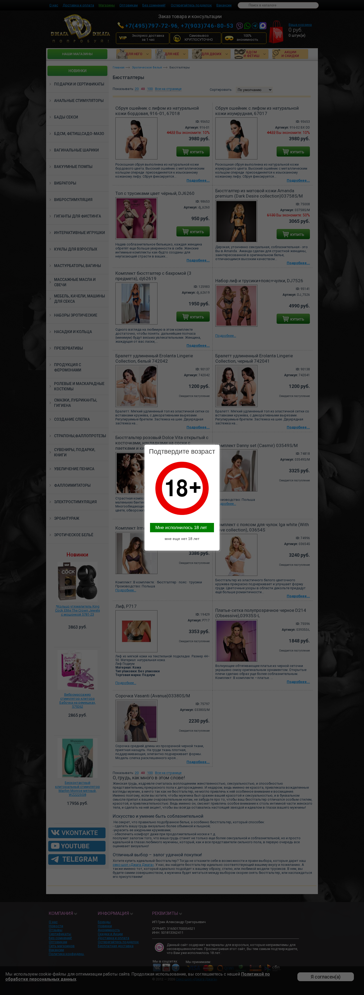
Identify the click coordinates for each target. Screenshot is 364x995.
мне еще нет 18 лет (182, 539)
